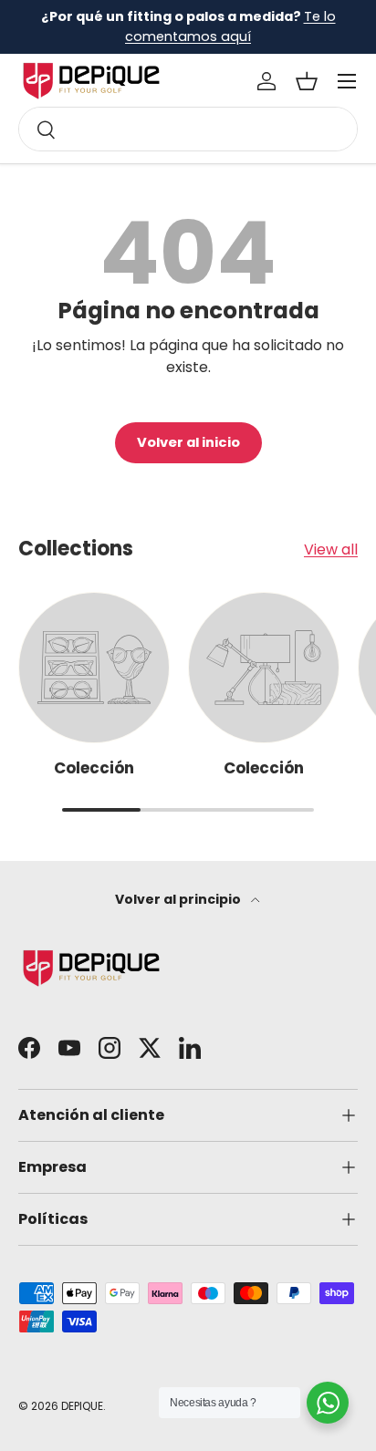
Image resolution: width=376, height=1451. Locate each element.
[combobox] (188, 129)
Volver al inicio (188, 442)
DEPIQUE (82, 1406)
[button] (307, 81)
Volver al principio (179, 899)
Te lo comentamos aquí (230, 26)
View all (331, 549)
